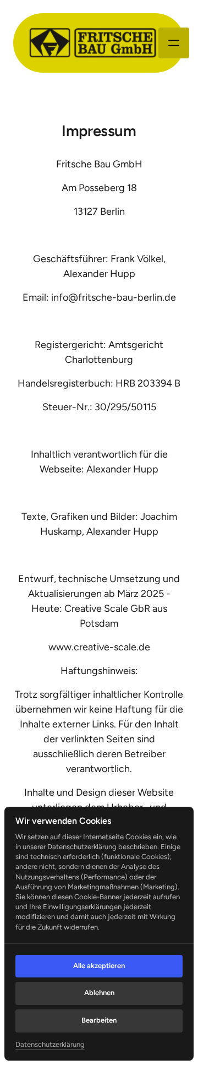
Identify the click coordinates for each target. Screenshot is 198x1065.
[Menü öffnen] (173, 43)
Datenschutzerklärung (50, 1045)
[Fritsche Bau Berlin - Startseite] (92, 42)
